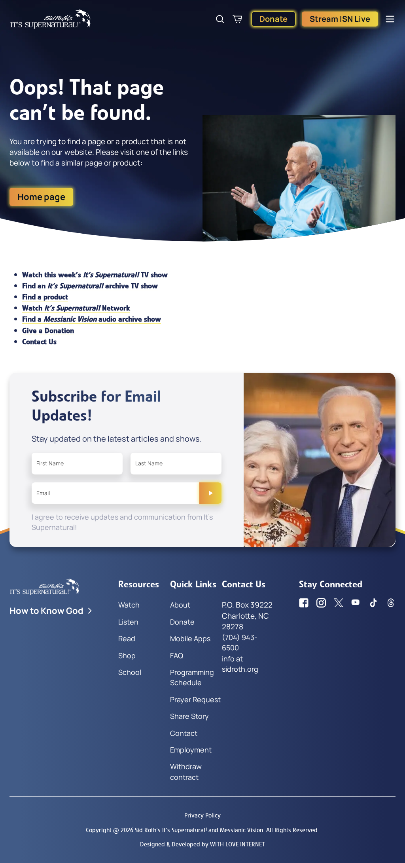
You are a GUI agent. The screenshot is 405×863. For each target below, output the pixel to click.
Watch (129, 605)
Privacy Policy (202, 815)
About (180, 605)
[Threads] (391, 603)
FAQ (176, 655)
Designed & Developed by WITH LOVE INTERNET (202, 844)
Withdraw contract (186, 771)
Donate (273, 18)
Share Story (189, 716)
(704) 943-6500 (239, 642)
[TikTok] (373, 603)
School (129, 672)
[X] (338, 603)
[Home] (50, 19)
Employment (191, 749)
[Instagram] (321, 603)
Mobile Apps (190, 638)
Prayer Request (195, 699)
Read (126, 638)
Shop (127, 655)
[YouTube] (356, 603)
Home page (41, 197)
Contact (183, 733)
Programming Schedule (192, 677)
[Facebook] (303, 603)
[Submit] (210, 493)
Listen (128, 622)
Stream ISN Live (340, 18)
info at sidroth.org (240, 664)
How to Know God (46, 611)
